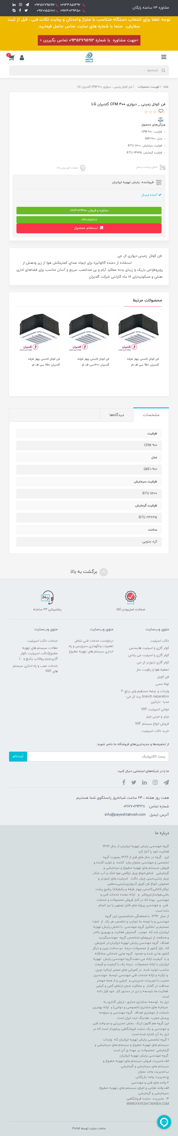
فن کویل (163, 677)
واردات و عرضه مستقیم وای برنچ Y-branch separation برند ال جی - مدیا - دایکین (145, 696)
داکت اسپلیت (159, 641)
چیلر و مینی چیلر (157, 716)
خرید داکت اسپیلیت (155, 731)
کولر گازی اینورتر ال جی (153, 662)
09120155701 (89, 220)
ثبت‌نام (18, 756)
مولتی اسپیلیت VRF (155, 709)
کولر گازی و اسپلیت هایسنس (149, 648)
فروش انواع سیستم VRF (152, 724)
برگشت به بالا (84, 571)
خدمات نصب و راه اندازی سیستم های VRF (35, 669)
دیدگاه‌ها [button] (116, 415)
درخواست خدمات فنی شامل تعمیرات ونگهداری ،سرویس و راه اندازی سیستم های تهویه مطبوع (91, 646)
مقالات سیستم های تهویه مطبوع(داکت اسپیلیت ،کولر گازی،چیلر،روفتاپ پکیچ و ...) (38, 653)
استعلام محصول (86, 228)
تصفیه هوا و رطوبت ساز (152, 669)
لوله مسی (162, 684)
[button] (14, 57)
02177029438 (134, 806)
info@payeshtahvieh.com (125, 814)
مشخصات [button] (151, 415)
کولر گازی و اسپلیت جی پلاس (148, 655)
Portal (76, 1128)
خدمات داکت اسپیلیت (42, 641)
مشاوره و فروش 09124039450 (89, 210)
